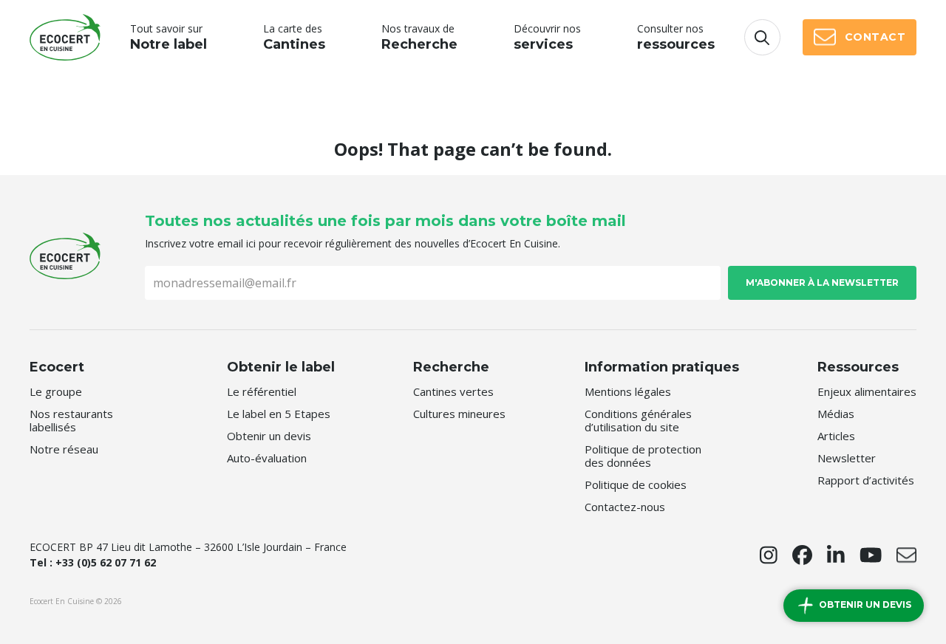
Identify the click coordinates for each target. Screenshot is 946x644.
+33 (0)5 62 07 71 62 (105, 562)
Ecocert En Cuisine (65, 37)
